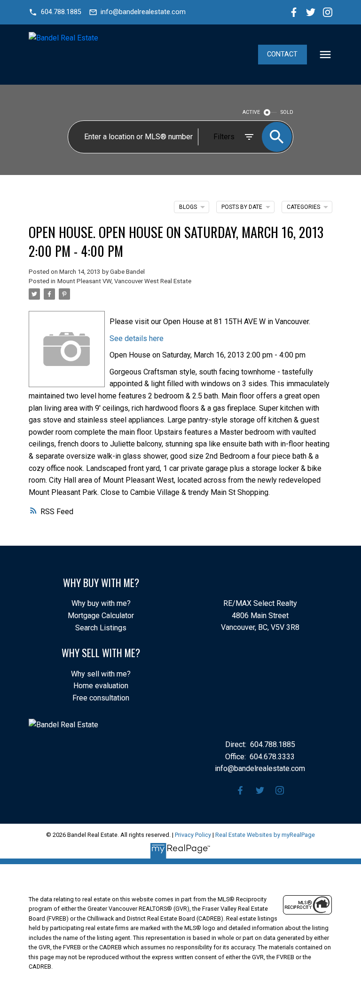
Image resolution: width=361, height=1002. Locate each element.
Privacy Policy (193, 834)
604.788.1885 (61, 12)
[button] (55, 12)
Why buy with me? (101, 603)
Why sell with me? (101, 673)
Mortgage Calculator (101, 615)
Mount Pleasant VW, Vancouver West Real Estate (124, 281)
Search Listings (100, 627)
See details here (137, 338)
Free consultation (100, 697)
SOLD (287, 112)
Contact (282, 54)
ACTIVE (251, 112)
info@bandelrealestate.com (143, 12)
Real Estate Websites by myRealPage (265, 834)
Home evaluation (100, 685)
